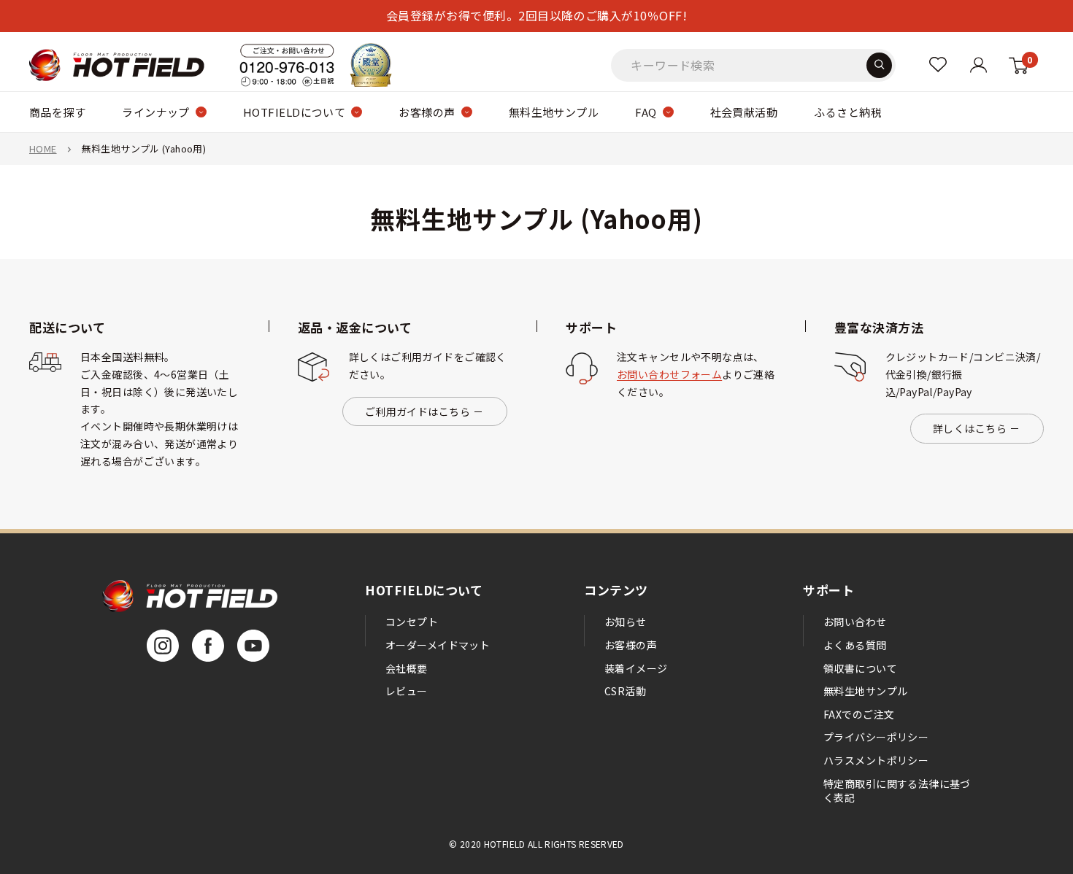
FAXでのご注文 (858, 714)
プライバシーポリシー (875, 737)
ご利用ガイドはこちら (417, 411)
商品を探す (57, 112)
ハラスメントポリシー (875, 760)
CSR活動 (625, 691)
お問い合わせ (855, 621)
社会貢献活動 (744, 112)
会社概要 (406, 668)
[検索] (879, 64)
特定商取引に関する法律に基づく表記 (897, 790)
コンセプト (411, 621)
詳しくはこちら (970, 428)
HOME (43, 148)
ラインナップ (156, 112)
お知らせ (625, 621)
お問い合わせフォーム (669, 374)
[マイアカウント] (938, 64)
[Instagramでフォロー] (163, 646)
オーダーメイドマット (437, 645)
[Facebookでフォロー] (208, 646)
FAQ (645, 112)
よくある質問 (855, 645)
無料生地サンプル (554, 112)
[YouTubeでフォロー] (253, 646)
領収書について (860, 668)
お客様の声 (427, 112)
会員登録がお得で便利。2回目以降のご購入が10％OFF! (536, 15)
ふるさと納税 (848, 112)
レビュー (406, 691)
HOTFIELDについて (294, 112)
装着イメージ (636, 668)
